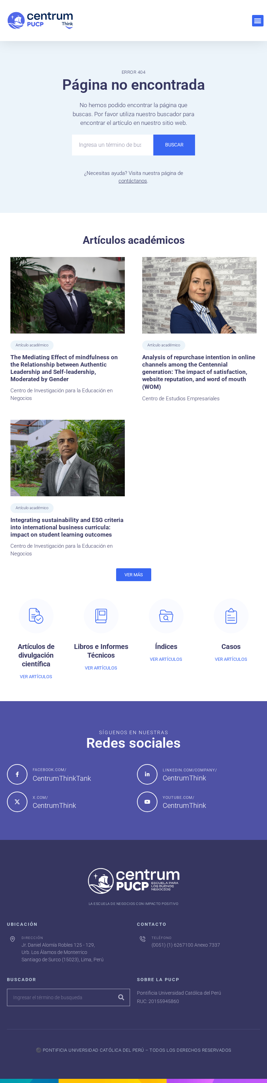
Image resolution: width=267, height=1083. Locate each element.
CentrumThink (184, 778)
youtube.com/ (178, 797)
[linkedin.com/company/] (147, 774)
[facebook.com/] (17, 774)
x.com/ (40, 797)
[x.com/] (17, 802)
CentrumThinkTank (62, 778)
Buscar (174, 144)
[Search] (121, 997)
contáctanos (133, 181)
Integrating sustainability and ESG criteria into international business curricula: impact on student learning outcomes (66, 527)
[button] (258, 20)
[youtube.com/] (147, 802)
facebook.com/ (49, 770)
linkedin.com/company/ (190, 770)
